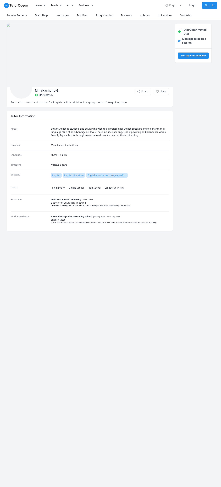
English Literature (74, 175)
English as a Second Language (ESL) (107, 175)
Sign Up (209, 5)
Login (192, 5)
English (56, 175)
